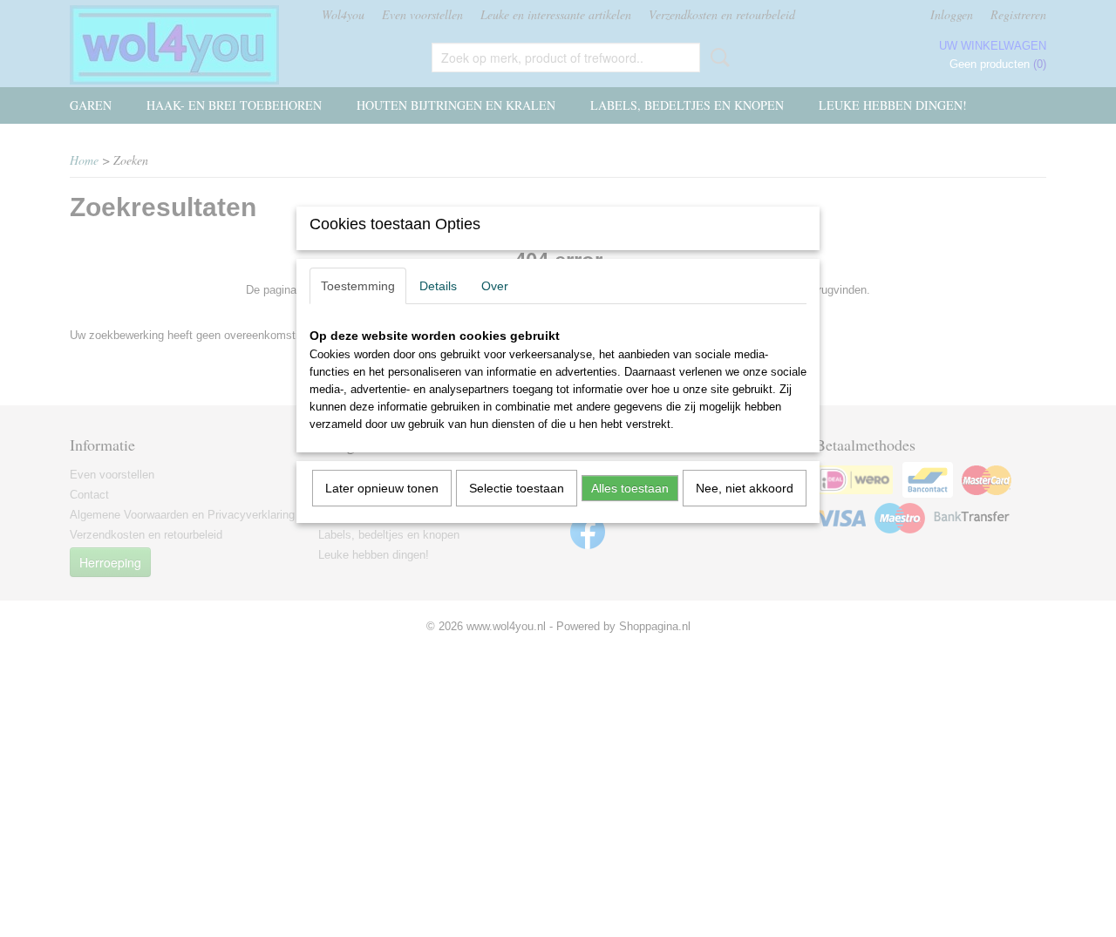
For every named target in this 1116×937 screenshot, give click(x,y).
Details (438, 286)
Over (494, 286)
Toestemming (358, 286)
